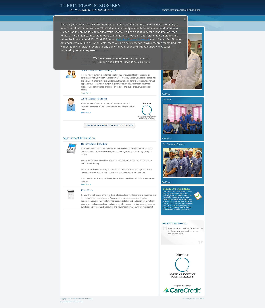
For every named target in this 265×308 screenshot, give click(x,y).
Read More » (86, 93)
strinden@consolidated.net (133, 39)
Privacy (192, 299)
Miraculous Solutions (75, 302)
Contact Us (201, 299)
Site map (186, 299)
